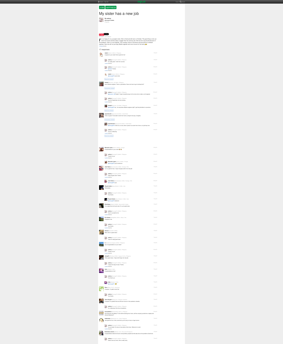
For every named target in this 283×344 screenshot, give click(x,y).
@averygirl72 (108, 20)
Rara (106, 287)
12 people (101, 46)
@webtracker (113, 318)
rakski (106, 53)
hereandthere (108, 311)
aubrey (109, 18)
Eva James (107, 217)
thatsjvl (106, 82)
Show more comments (109, 79)
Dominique (107, 204)
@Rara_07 (109, 287)
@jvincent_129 (112, 82)
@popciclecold (115, 114)
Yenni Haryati (108, 299)
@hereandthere (115, 311)
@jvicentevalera (114, 167)
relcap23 (107, 256)
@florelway (111, 256)
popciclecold (108, 114)
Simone (107, 230)
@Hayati (113, 299)
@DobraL (116, 331)
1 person (106, 63)
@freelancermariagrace (111, 243)
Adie (106, 269)
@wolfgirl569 (113, 217)
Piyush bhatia (108, 186)
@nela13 (115, 147)
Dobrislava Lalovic (109, 331)
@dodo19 (113, 204)
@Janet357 (111, 230)
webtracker (107, 318)
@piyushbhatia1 (115, 186)
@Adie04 (109, 269)
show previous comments (109, 88)
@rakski (110, 53)
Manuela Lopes (108, 147)
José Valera (108, 167)
